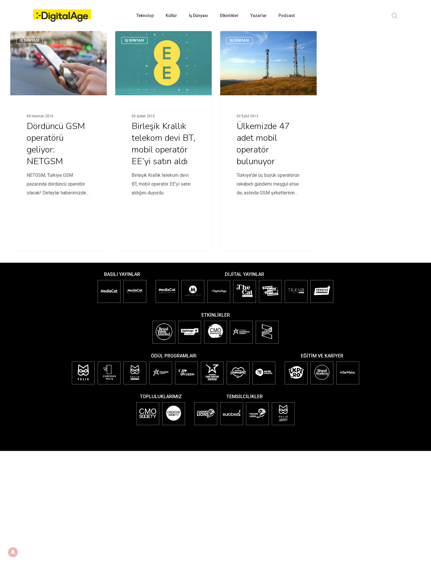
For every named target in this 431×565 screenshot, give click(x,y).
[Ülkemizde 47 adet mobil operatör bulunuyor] (268, 122)
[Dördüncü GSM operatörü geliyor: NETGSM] (58, 122)
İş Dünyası (29, 40)
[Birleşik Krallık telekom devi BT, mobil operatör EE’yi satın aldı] (163, 122)
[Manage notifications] (13, 552)
